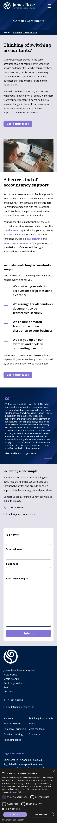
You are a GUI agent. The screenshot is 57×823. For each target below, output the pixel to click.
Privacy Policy (17, 792)
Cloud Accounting (13, 734)
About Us (33, 723)
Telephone (12, 563)
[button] (28, 809)
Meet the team (36, 729)
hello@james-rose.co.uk (21, 514)
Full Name (12, 534)
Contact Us (34, 734)
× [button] (54, 771)
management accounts (17, 243)
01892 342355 (15, 507)
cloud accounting (14, 230)
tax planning (34, 238)
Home (7, 32)
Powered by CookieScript (13, 820)
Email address (14, 549)
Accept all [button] (15, 814)
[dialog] (28, 795)
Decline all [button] (41, 814)
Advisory (8, 718)
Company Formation (15, 729)
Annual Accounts (13, 723)
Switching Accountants (40, 718)
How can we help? (17, 578)
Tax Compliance (12, 739)
